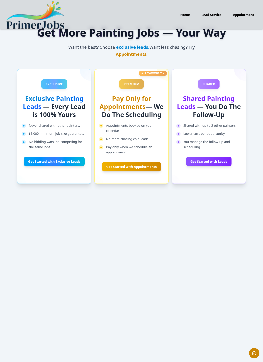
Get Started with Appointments (131, 167)
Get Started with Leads (208, 161)
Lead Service (211, 15)
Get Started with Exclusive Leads (54, 161)
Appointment (243, 15)
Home (185, 15)
